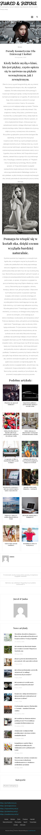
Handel (32, 819)
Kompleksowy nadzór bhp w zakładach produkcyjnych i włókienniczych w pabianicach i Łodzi (25, 746)
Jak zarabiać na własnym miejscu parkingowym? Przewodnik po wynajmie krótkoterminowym (25, 720)
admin (12, 557)
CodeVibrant (31, 831)
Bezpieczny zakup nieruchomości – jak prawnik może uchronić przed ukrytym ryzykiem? (26, 696)
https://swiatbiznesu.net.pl (9, 814)
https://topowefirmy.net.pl (9, 809)
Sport (25, 822)
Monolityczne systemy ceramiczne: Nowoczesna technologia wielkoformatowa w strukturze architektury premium (26, 761)
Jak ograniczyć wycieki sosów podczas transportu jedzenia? (24, 683)
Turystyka (33, 822)
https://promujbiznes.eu (8, 806)
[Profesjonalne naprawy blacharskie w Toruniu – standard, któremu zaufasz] (8, 709)
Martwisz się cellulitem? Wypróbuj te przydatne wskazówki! (20, 583)
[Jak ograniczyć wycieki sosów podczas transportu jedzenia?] (8, 685)
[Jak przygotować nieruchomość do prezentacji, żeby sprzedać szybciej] (8, 662)
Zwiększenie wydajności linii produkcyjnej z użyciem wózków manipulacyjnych (25, 733)
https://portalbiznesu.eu (8, 803)
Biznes (20, 47)
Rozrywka (18, 822)
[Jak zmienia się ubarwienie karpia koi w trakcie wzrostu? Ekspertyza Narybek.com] (8, 650)
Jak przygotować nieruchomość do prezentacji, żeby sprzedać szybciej (26, 660)
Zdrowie (22, 825)
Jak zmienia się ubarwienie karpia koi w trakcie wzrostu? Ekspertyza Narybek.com (26, 648)
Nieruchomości (7, 822)
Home (6, 819)
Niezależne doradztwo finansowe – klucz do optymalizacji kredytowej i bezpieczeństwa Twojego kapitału (26, 636)
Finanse (25, 819)
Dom (18, 819)
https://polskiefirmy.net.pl (9, 812)
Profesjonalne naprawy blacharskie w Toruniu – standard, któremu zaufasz (26, 708)
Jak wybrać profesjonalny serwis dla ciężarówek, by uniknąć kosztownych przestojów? (26, 672)
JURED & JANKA (18, 3)
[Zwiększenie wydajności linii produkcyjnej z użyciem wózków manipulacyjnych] (8, 734)
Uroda (16, 825)
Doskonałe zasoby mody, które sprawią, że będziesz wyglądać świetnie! (21, 575)
